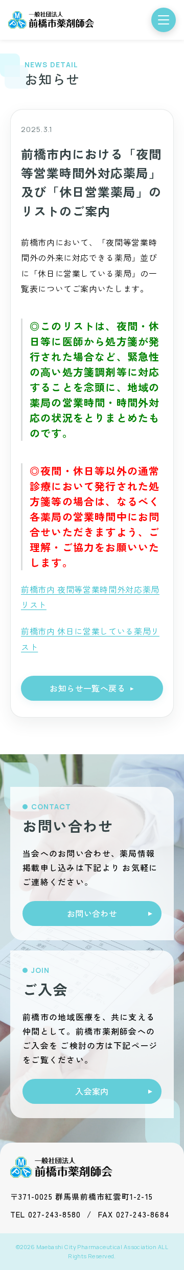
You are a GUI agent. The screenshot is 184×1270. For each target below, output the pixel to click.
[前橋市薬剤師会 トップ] (51, 20)
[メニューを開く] (163, 20)
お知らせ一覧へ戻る (87, 688)
